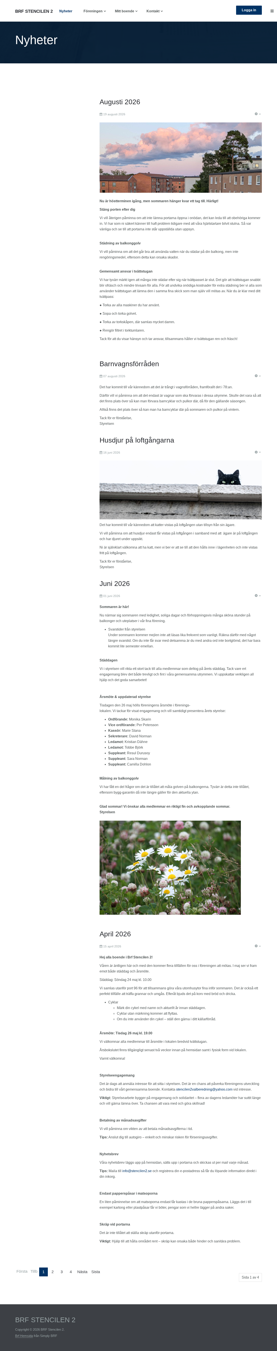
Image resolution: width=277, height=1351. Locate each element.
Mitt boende (124, 11)
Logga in (249, 10)
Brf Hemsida (24, 1336)
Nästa (82, 1272)
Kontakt (153, 11)
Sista (95, 1272)
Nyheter (65, 11)
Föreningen (93, 11)
